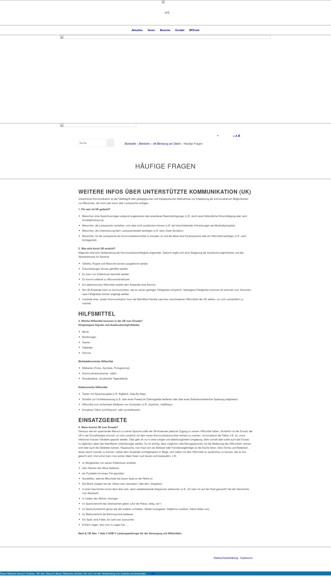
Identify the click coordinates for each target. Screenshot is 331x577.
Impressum (246, 558)
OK (153, 573)
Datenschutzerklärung (226, 558)
